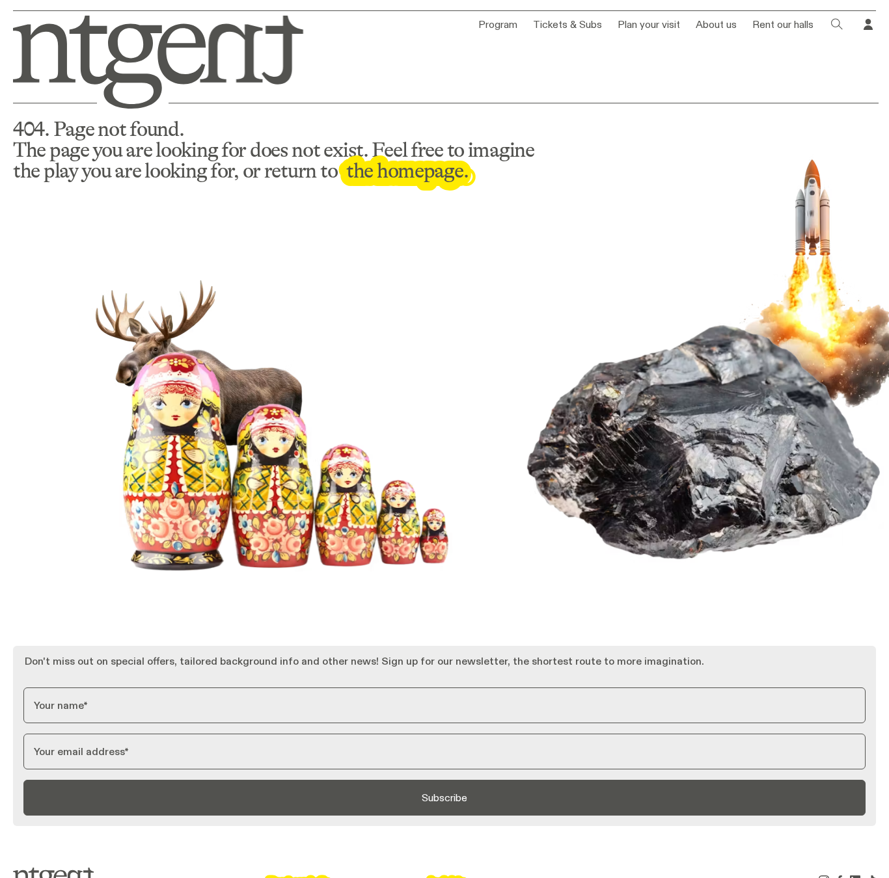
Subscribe (444, 798)
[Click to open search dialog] (837, 25)
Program (497, 25)
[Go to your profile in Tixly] (868, 25)
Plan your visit (649, 25)
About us (716, 25)
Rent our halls (783, 25)
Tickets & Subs (567, 25)
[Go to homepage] (149, 59)
